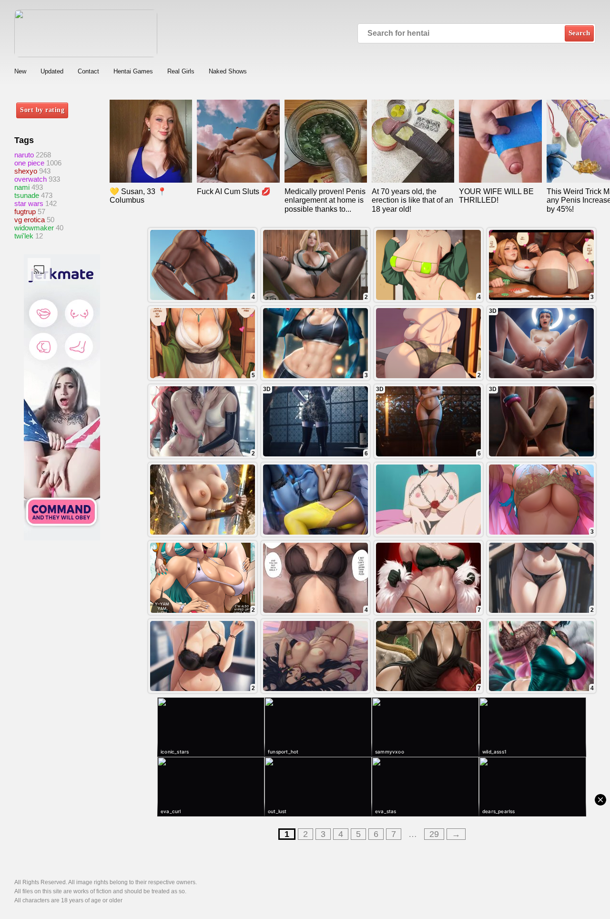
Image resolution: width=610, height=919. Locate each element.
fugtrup (25, 211)
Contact (88, 71)
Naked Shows (228, 71)
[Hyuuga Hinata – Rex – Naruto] (428, 500)
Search (579, 33)
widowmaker (34, 228)
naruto (24, 155)
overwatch (30, 179)
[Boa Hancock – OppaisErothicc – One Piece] (315, 656)
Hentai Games (133, 71)
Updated (52, 71)
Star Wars (28, 203)
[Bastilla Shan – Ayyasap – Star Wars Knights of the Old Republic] (202, 500)
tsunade (26, 195)
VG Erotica (29, 220)
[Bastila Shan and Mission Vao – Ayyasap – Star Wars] (315, 500)
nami (22, 187)
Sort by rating (42, 110)
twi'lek (23, 236)
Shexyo (25, 171)
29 (434, 834)
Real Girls (180, 71)
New (20, 71)
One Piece (29, 163)
